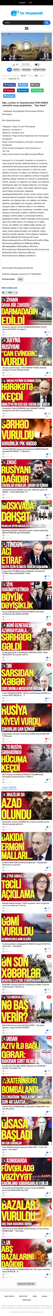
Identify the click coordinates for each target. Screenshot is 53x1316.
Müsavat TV (22, 1312)
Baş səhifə (9, 1296)
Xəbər (20, 279)
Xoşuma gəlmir (17, 65)
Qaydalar (26, 1300)
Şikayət (16, 70)
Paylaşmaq (26, 70)
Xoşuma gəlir (14, 65)
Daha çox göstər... (26, 1284)
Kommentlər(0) (39, 70)
